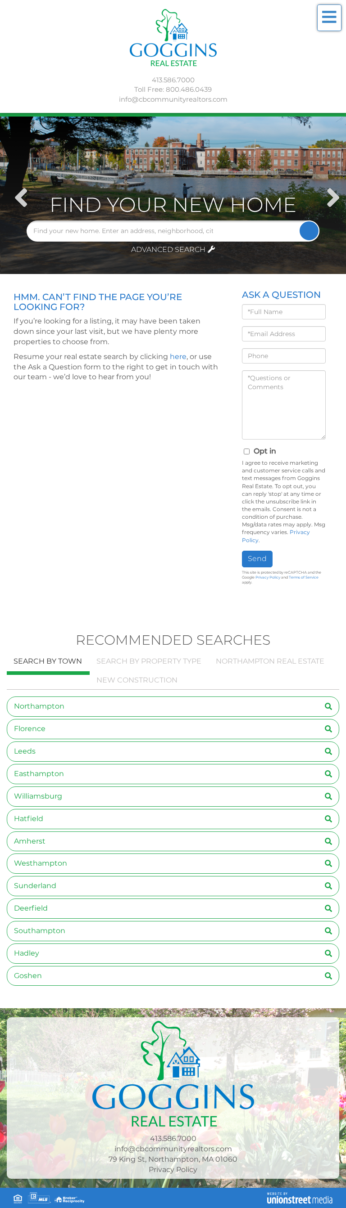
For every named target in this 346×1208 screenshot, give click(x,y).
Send (257, 558)
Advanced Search (168, 249)
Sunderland (35, 885)
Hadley (26, 953)
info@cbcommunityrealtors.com (173, 99)
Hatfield (28, 818)
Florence (30, 728)
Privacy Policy (267, 577)
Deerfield (31, 908)
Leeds (25, 751)
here (178, 356)
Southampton (39, 930)
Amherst (30, 841)
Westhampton (40, 863)
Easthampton (39, 773)
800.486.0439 (189, 89)
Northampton (39, 706)
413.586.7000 (173, 80)
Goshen (28, 975)
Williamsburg (38, 796)
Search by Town (48, 661)
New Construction (137, 680)
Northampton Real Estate (270, 661)
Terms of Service (304, 577)
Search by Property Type (148, 661)
